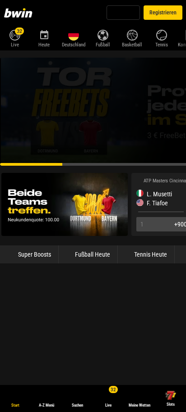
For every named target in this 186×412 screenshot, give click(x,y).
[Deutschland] (73, 35)
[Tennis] (161, 34)
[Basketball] (132, 34)
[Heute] (44, 34)
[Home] (20, 13)
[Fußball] (102, 34)
